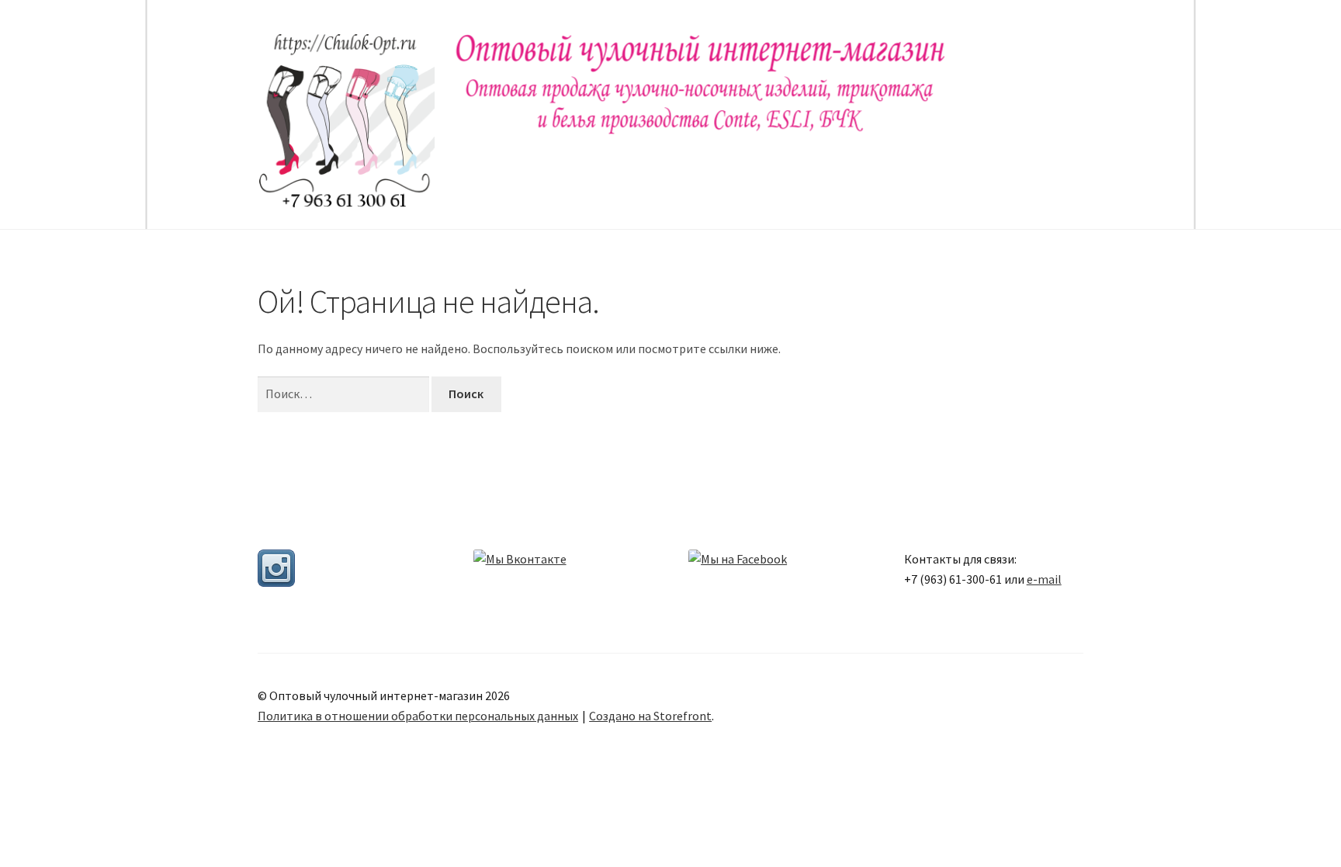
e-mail (1044, 579)
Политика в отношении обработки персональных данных (418, 715)
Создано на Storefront (650, 715)
